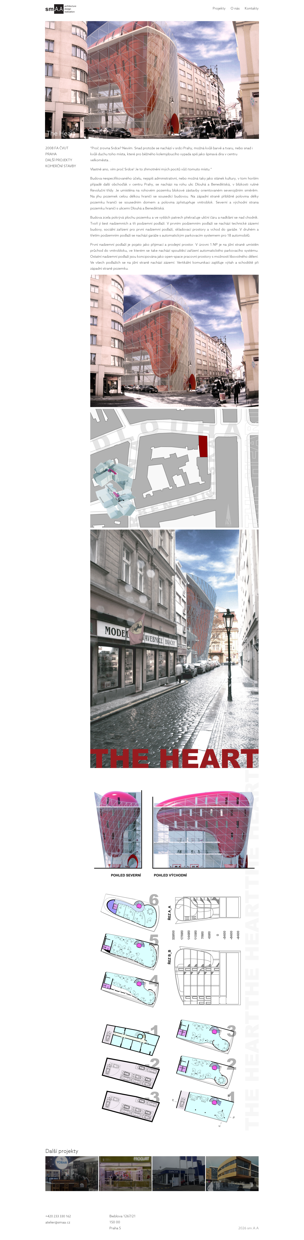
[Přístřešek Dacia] (178, 1173)
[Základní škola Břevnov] (232, 1173)
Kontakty (252, 8)
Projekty (219, 8)
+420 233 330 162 (58, 1216)
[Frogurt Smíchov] (125, 1173)
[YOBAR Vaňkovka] (71, 1173)
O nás (235, 8)
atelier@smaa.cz (57, 1222)
